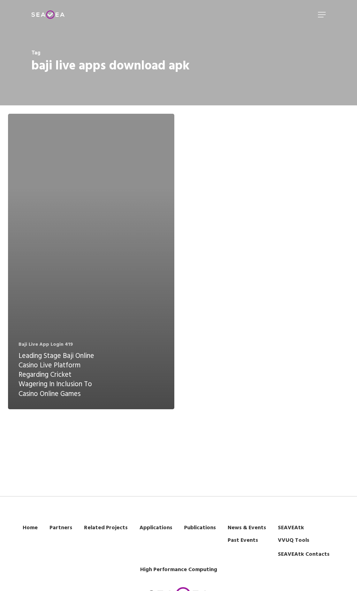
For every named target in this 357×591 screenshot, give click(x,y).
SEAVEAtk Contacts (303, 554)
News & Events (247, 527)
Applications (155, 527)
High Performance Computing (178, 569)
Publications (200, 527)
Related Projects (106, 527)
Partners (61, 527)
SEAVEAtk (291, 527)
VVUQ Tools (293, 540)
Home (30, 527)
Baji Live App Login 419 (45, 344)
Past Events (243, 540)
